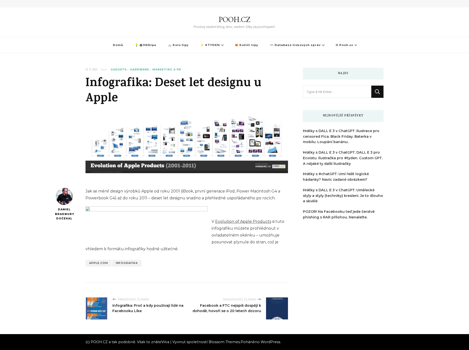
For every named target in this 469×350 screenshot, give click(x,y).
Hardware (139, 69)
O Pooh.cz (344, 45)
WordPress (270, 342)
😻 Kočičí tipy (246, 45)
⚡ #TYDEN (210, 45)
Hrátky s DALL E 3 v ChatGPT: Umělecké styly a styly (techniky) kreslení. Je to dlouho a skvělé (343, 195)
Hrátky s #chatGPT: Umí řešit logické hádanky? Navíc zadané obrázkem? (336, 177)
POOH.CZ (234, 19)
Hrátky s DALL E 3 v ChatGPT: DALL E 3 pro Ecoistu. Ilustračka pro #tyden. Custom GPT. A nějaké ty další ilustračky (343, 158)
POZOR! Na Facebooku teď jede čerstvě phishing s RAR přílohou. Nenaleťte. (339, 214)
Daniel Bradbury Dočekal (64, 214)
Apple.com (98, 263)
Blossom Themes (224, 342)
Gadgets (119, 69)
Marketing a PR (166, 69)
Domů (118, 45)
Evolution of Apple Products (243, 221)
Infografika (127, 263)
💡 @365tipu (145, 45)
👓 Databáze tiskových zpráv (295, 45)
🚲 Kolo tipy (178, 45)
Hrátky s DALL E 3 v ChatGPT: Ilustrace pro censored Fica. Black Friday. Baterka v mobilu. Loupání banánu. (341, 136)
